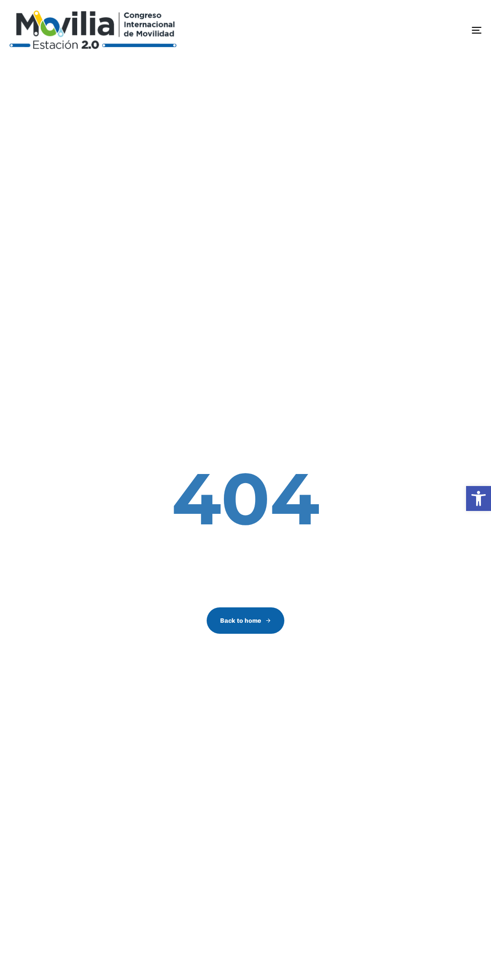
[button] (478, 498)
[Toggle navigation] (402, 30)
